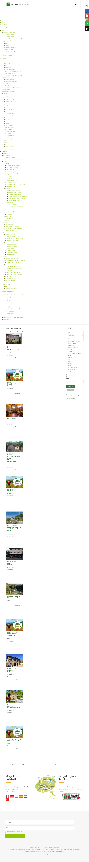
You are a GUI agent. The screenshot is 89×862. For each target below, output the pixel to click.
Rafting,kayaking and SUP (11, 47)
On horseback (7, 155)
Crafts (4, 60)
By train (5, 222)
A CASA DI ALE (14, 740)
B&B (8, 639)
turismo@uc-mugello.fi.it (58, 851)
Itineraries (4, 151)
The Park (7, 293)
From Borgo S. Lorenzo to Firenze (13, 228)
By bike (5, 256)
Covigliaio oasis (7, 319)
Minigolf (7, 45)
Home (3, 22)
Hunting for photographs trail (14, 173)
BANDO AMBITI (55, 848)
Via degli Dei (8, 216)
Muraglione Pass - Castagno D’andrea (17, 196)
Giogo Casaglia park (8, 291)
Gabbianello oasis (9, 286)
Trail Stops (9, 214)
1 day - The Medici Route (13, 236)
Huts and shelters (9, 311)
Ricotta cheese (8, 129)
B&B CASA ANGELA (12, 634)
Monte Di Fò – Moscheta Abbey (16, 212)
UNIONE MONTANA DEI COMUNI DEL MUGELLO (30, 849)
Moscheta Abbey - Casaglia (15, 192)
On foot (5, 161)
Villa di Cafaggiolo (11, 244)
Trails (6, 303)
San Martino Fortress (12, 250)
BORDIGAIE (12, 490)
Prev (22, 764)
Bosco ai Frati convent (12, 246)
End (34, 768)
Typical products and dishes (10, 104)
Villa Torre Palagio (11, 254)
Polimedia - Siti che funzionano (48, 855)
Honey (6, 118)
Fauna (8, 300)
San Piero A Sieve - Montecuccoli (16, 208)
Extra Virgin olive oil (10, 119)
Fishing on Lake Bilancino (11, 288)
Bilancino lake (7, 285)
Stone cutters (8, 65)
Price (67, 378)
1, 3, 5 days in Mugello (10, 234)
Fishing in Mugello (10, 34)
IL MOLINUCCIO (13, 348)
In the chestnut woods (12, 167)
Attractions (4, 24)
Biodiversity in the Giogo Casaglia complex (17, 295)
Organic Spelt (8, 109)
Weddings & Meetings (9, 91)
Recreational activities (9, 32)
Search (70, 386)
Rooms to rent (11, 567)
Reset (70, 390)
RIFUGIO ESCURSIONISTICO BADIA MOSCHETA (16, 458)
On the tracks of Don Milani (14, 165)
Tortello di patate (9, 137)
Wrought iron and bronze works (13, 71)
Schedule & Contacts (8, 28)
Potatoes (7, 123)
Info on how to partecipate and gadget (16, 260)
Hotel (8, 422)
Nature (3, 283)
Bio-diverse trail (11, 186)
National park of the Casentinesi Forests (13, 317)
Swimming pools (9, 40)
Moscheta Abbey (9, 313)
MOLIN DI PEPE (12, 384)
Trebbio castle (10, 248)
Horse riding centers (10, 157)
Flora (8, 298)
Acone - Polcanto (12, 204)
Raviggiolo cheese (9, 127)
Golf (6, 43)
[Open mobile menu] (0, 18)
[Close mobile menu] (0, 20)
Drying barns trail (11, 182)
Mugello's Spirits (9, 146)
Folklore (5, 77)
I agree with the (14, 831)
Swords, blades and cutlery (12, 64)
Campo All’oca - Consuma (15, 200)
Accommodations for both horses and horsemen (17, 159)
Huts (6, 315)
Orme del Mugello (9, 218)
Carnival (7, 83)
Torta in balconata (9, 135)
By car (5, 232)
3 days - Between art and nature (15, 238)
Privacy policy (18, 831)
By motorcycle (7, 153)
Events (3, 53)
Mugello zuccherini (10, 144)
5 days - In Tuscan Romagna (14, 240)
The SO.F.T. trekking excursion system (14, 188)
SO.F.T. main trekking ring (13, 190)
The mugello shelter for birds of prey (14, 38)
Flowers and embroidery (11, 81)
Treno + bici (9, 270)
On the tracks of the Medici (13, 266)
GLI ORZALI (12, 418)
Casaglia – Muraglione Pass (15, 194)
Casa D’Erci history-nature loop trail (16, 184)
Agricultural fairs (9, 79)
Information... (17, 358)
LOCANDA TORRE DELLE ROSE (14, 528)
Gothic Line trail (11, 175)
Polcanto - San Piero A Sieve (15, 206)
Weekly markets (7, 55)
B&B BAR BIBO (11, 562)
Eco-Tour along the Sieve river (12, 276)
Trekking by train (9, 230)
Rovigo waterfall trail (12, 171)
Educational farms (9, 49)
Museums (4, 26)
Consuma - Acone (12, 202)
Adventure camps (9, 36)
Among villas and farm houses (14, 272)
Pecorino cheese (9, 125)
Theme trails (8, 163)
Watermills (8, 62)
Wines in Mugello (9, 139)
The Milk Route (10, 113)
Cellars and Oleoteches (9, 149)
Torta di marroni (9, 133)
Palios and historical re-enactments (14, 87)
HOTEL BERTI (13, 597)
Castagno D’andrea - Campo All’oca (17, 198)
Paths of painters (11, 169)
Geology (9, 297)
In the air (7, 42)
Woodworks (8, 67)
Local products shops (10, 99)
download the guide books (71, 787)
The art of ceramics (10, 69)
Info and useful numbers (13, 262)
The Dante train (9, 224)
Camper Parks (7, 93)
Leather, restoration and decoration (14, 75)
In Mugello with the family (11, 51)
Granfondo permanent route (12, 258)
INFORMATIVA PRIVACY (36, 848)
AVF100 (7, 220)
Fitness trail (10, 178)
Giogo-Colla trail (11, 176)
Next (55, 764)
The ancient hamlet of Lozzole (14, 268)
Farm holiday (10, 353)
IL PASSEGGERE (13, 705)
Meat (6, 108)
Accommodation (6, 89)
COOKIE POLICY (47, 848)
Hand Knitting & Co (10, 73)
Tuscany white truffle (10, 131)
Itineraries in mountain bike (12, 264)
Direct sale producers (10, 101)
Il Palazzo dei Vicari (12, 252)
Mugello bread (9, 121)
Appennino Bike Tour (10, 278)
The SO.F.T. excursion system (14, 308)
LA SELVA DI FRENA (13, 669)
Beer (6, 141)
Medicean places (9, 242)
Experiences (5, 30)
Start (13, 764)
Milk (6, 111)
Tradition (4, 58)
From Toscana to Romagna (12, 226)
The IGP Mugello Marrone (11, 116)
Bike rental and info (10, 280)
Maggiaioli (7, 85)
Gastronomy (5, 96)
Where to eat (6, 97)
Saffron (7, 143)
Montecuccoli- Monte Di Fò (15, 210)
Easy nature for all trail (12, 180)
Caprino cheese (9, 106)
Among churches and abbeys (14, 274)
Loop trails (9, 307)
